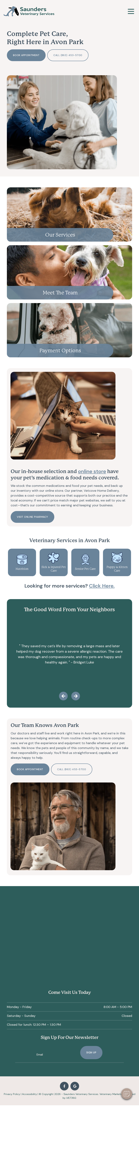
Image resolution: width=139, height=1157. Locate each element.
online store (92, 471)
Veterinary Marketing (112, 1094)
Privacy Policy (12, 1094)
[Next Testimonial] (75, 696)
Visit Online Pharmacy (32, 516)
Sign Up (91, 1052)
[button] (126, 1093)
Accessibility (29, 1094)
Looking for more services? (69, 585)
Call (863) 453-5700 (67, 55)
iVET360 (71, 1097)
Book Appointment (26, 55)
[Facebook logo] (64, 1086)
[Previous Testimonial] (63, 696)
